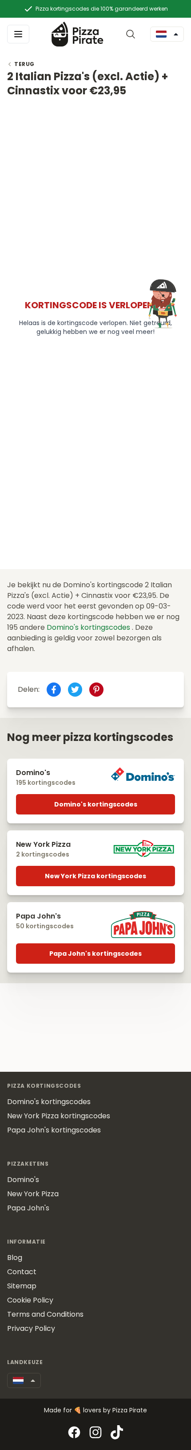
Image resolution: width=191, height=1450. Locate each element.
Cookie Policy (30, 1300)
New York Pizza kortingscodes (95, 876)
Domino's (23, 1180)
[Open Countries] (167, 34)
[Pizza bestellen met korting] (77, 34)
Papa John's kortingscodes (95, 953)
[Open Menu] (18, 34)
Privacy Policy (31, 1328)
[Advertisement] (95, 193)
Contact (21, 1272)
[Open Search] (132, 34)
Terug (24, 64)
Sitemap (21, 1286)
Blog (14, 1257)
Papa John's (28, 1208)
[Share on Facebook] (54, 689)
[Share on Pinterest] (96, 689)
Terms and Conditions (45, 1314)
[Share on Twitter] (75, 689)
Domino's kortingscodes (89, 627)
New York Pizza (33, 1194)
